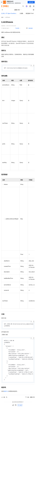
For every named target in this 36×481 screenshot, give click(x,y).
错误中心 (6, 391)
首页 (2, 17)
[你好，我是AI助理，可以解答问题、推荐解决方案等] (26, 6)
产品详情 (17, 28)
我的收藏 (30, 28)
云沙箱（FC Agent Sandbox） (9, 13)
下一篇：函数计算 (30, 397)
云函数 (21, 13)
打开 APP (31, 2)
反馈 (21, 405)
